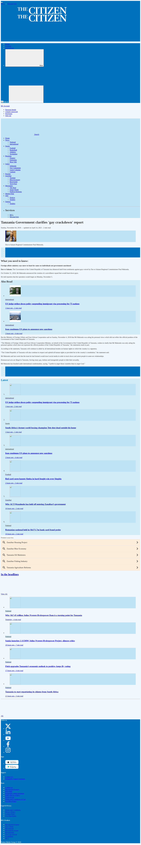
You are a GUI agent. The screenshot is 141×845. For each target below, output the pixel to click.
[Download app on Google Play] (12, 764)
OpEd (7, 164)
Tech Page (13, 184)
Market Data (9, 194)
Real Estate (14, 182)
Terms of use (9, 797)
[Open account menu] (26, 94)
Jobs (6, 196)
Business (8, 156)
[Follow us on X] (8, 728)
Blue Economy (15, 180)
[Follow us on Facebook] (8, 746)
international (9, 48)
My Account (5, 106)
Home (7, 44)
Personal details (10, 110)
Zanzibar (8, 176)
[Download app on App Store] (12, 768)
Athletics (13, 152)
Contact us (9, 787)
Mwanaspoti (9, 832)
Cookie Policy (10, 814)
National (8, 46)
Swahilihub (9, 836)
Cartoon (12, 172)
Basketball (13, 150)
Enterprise (13, 160)
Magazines (9, 186)
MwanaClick (12, 4)
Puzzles (8, 174)
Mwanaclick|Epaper (12, 789)
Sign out (8, 116)
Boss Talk (13, 162)
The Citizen (9, 826)
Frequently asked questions (14, 793)
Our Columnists (15, 168)
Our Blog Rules (10, 801)
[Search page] (17, 40)
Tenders (12, 200)
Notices (12, 198)
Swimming (13, 154)
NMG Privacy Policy (12, 795)
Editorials (13, 166)
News (7, 140)
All (2, 716)
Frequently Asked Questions (15, 779)
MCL (3, 4)
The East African (11, 834)
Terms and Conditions (13, 810)
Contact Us (9, 777)
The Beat (13, 188)
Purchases (8, 114)
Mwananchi (9, 828)
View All (4, 594)
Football (12, 148)
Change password (11, 112)
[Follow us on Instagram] (8, 752)
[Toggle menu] (2, 2)
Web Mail (8, 791)
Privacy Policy (10, 812)
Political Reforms (16, 192)
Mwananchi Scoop (11, 830)
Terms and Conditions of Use (15, 799)
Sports (7, 146)
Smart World (14, 190)
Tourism (12, 178)
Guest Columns (15, 170)
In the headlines (10, 574)
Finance (12, 158)
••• (2, 102)
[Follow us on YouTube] (8, 740)
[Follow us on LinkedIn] (8, 734)
